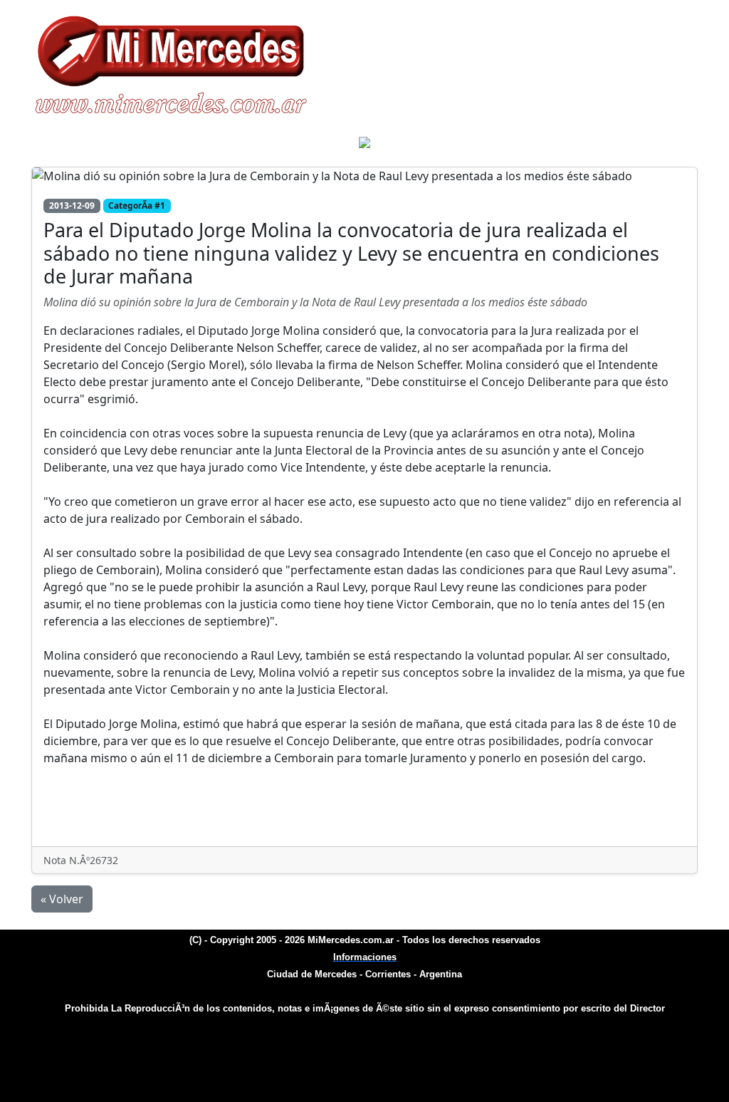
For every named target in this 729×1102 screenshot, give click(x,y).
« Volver (62, 899)
